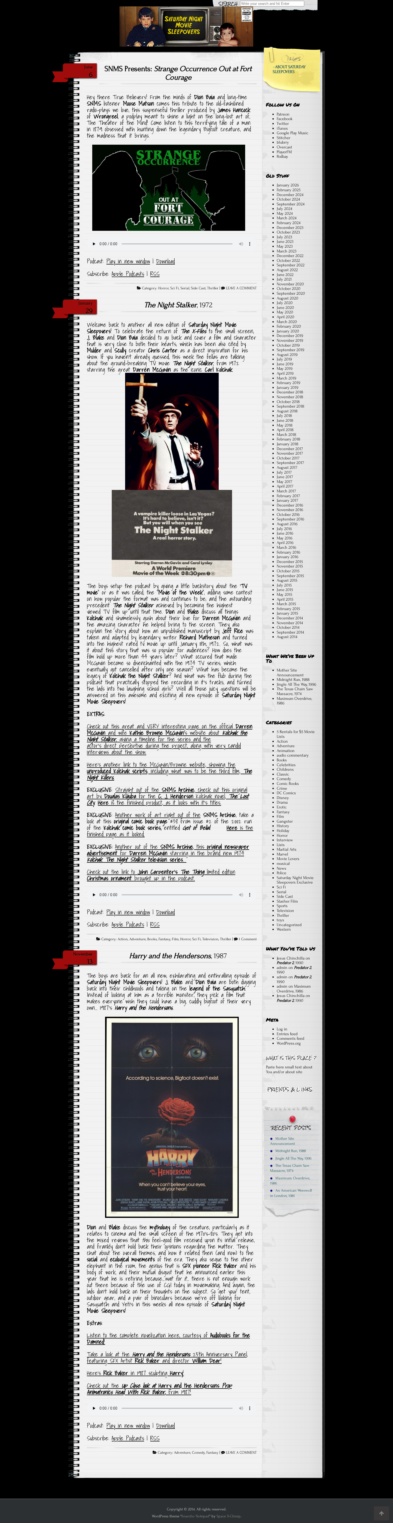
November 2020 (290, 284)
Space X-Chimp (229, 1516)
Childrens (285, 769)
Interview (285, 840)
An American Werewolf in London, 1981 (291, 1193)
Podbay (282, 156)
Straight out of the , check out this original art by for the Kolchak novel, (168, 796)
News (281, 868)
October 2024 (288, 199)
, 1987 (178, 956)
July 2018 (284, 415)
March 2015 (286, 603)
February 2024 (288, 222)
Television (210, 939)
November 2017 (290, 453)
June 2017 (285, 476)
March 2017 (286, 491)
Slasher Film (287, 901)
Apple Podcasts (128, 274)
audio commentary (293, 755)
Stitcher (283, 137)
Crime (282, 788)
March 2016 (286, 547)
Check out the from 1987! (159, 1389)
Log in (282, 1029)
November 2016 (290, 509)
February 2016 (288, 552)
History (283, 825)
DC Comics (286, 793)
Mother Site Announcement (290, 672)
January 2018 (287, 444)
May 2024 (285, 213)
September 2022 (291, 265)
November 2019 (290, 340)
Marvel (282, 854)
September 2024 (291, 204)
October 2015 (288, 571)
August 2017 (287, 467)
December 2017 (290, 448)
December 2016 (290, 505)
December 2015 (290, 561)
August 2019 (287, 354)
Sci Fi (174, 288)
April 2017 (285, 486)
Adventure (137, 939)
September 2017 (290, 462)
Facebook (284, 118)
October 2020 (288, 288)
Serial (184, 288)
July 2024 (284, 208)
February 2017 (288, 495)
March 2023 (286, 251)
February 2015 (288, 608)
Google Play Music (292, 133)
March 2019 (286, 378)
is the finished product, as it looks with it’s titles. (159, 802)
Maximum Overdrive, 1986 (294, 701)
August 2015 (287, 580)
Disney (283, 797)
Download (165, 261)
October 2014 (288, 627)
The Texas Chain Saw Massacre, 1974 (295, 691)
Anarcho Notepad (195, 1516)
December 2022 (290, 255)
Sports (282, 905)
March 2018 (286, 434)
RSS (155, 274)
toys (280, 920)
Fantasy (164, 939)
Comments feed (290, 1038)
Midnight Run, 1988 (293, 679)
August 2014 (287, 636)
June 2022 (285, 274)
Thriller (212, 288)
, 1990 (290, 962)
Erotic (282, 807)
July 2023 (284, 237)
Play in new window (128, 261)
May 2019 (284, 368)
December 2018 (290, 392)
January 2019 (287, 387)
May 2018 (284, 425)
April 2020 (285, 316)
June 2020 (285, 307)
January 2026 (288, 185)
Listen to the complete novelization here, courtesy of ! (168, 1338)
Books (152, 939)
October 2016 (288, 514)
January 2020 (288, 331)
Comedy (198, 1453)
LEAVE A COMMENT (241, 288)
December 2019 (290, 335)
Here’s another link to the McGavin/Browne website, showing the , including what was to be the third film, (169, 771)
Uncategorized (289, 924)
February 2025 (288, 189)
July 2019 (284, 359)
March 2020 (287, 321)
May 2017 (284, 481)
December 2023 (290, 227)
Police (281, 872)
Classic (283, 774)
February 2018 (288, 439)
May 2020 (285, 312)
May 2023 (285, 246)
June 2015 (285, 589)
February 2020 (289, 326)
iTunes (282, 128)
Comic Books (288, 783)
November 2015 (290, 566)
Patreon (283, 114)
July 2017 (284, 472)
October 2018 (288, 401)
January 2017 (287, 500)
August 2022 (287, 269)
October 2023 (288, 232)
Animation (286, 750)
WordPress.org (289, 1043)
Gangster (285, 821)
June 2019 (285, 364)
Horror (163, 288)
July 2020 (285, 302)
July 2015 (284, 585)
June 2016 (285, 533)
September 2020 (291, 293)
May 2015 (284, 594)
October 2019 (288, 345)
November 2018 (290, 396)
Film (175, 939)
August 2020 (287, 298)
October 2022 (288, 260)
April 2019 (285, 373)
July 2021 (284, 279)
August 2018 (287, 411)
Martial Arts (286, 849)
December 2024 (290, 194)
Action (123, 939)
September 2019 (290, 349)
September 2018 (290, 406)
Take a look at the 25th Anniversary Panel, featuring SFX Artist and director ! (167, 1357)
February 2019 (288, 382)
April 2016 (285, 542)
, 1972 (178, 305)
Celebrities (286, 764)
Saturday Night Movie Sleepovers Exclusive (295, 880)
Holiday (283, 830)
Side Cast (198, 288)
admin (282, 967)
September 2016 (290, 519)
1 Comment (248, 939)
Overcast (284, 147)
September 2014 (290, 632)
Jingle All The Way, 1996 (296, 684)
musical (283, 863)
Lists (281, 844)
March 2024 (286, 218)
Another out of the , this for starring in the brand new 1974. (168, 853)
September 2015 (290, 575)
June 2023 (285, 241)
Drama (282, 802)
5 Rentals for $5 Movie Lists (296, 734)
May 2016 (284, 538)
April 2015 (285, 599)
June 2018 (285, 420)
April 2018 (285, 429)
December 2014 (290, 618)
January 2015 (287, 613)
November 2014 (290, 622)
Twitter (283, 123)
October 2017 (288, 458)
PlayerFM (284, 151)
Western (284, 929)
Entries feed (287, 1033)
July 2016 (284, 528)
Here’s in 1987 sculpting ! (135, 1373)
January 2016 (287, 556)
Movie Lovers (288, 858)
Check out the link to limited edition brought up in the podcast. (161, 875)
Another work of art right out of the (158, 815)
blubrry (283, 142)
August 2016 (287, 523)
